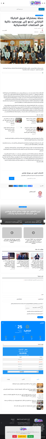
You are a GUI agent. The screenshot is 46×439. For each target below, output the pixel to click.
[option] (22, 212)
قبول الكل (31, 436)
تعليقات (8, 379)
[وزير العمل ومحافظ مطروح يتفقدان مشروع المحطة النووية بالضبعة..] (18, 129)
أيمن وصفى (32, 192)
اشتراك (11, 178)
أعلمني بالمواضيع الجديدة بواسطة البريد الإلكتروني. (34, 313)
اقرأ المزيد (18, 433)
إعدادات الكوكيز (22, 436)
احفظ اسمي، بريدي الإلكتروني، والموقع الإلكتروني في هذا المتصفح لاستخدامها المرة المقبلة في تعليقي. (26, 303)
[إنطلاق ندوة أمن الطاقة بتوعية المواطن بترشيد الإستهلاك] (40, 120)
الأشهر (38, 379)
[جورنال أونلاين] (35, 3)
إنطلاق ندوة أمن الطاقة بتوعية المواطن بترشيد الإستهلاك (31, 120)
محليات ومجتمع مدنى (39, 15)
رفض (15, 436)
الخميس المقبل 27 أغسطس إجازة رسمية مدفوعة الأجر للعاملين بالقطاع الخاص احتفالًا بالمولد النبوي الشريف (30, 130)
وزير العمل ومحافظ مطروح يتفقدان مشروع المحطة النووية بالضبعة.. (9, 129)
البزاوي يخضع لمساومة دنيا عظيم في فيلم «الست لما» (25, 406)
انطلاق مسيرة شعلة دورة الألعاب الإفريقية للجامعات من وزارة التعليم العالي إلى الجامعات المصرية (19, 389)
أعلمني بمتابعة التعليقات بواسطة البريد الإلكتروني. (34, 311)
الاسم (42, 294)
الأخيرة (23, 379)
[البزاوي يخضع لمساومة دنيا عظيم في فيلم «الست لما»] (40, 407)
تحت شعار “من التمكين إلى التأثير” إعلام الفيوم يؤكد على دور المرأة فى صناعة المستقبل (8, 121)
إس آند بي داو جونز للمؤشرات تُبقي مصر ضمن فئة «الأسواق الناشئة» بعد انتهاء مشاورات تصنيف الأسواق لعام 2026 (19, 395)
